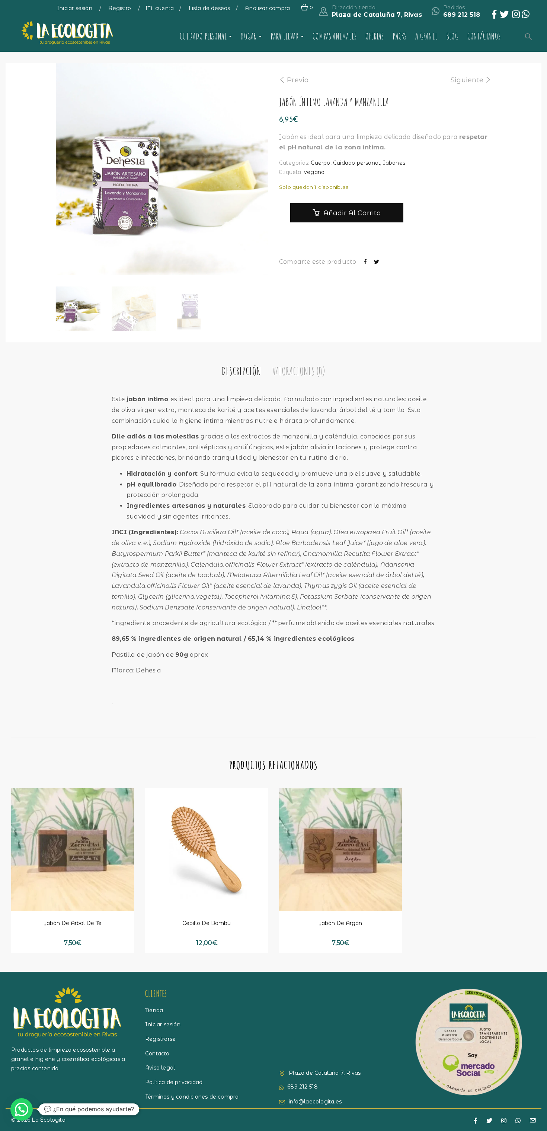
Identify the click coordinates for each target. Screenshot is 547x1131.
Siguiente (467, 80)
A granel (426, 36)
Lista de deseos (209, 8)
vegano (314, 172)
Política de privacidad (173, 1082)
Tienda (154, 1010)
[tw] (489, 1121)
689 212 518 (461, 14)
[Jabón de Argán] (340, 849)
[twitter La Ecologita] (504, 15)
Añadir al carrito (351, 213)
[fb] (475, 1121)
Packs (399, 36)
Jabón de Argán (340, 923)
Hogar (249, 36)
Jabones (394, 162)
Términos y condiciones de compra (192, 1096)
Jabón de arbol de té (73, 923)
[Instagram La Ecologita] (516, 15)
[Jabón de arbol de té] (72, 849)
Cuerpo (320, 162)
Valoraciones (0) (298, 371)
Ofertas (374, 36)
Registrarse (160, 1039)
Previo (297, 80)
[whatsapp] (518, 1121)
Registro (120, 8)
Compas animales (334, 36)
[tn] (503, 1121)
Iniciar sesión (75, 8)
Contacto (157, 1053)
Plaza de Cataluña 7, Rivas (377, 14)
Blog (452, 36)
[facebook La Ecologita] (494, 15)
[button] (43, 896)
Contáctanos (483, 36)
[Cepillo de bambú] (206, 849)
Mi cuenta (159, 8)
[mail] (533, 1121)
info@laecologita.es (315, 1101)
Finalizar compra (267, 8)
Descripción (241, 371)
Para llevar (285, 36)
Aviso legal (160, 1067)
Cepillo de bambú (206, 923)
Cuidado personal (204, 36)
